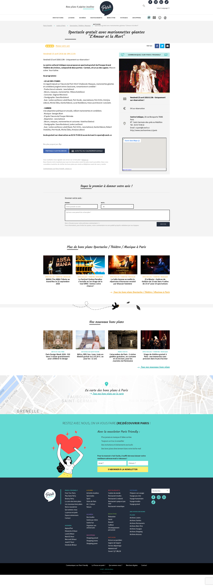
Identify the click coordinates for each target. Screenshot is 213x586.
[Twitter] (162, 46)
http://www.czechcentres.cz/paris (143, 130)
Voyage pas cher (135, 496)
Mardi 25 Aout (69, 536)
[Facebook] (157, 46)
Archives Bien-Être (136, 526)
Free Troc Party (70, 493)
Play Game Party (70, 496)
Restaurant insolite (114, 496)
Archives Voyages (136, 529)
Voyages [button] (124, 18)
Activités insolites (93, 493)
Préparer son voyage (137, 493)
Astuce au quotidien (115, 540)
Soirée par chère (92, 520)
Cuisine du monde (114, 493)
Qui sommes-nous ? (115, 565)
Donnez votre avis (63, 46)
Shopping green (92, 543)
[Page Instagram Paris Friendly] (156, 2)
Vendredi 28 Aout (71, 545)
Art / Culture (91, 504)
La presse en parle (71, 512)
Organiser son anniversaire (91, 526)
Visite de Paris (91, 501)
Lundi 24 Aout (69, 534)
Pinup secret (106, 573)
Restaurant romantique (116, 506)
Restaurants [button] (96, 18)
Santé (110, 519)
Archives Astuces (136, 534)
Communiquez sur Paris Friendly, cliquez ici (57, 169)
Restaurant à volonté (115, 499)
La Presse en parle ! (98, 565)
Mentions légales (132, 565)
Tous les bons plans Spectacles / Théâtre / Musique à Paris (141, 292)
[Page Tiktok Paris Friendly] (167, 2)
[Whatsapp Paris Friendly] (161, 2)
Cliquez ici (85, 160)
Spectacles (90, 496)
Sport (88, 499)
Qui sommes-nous (71, 510)
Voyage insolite (135, 501)
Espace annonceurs (71, 515)
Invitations (58, 18)
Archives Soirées (135, 520)
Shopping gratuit (92, 538)
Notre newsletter (71, 507)
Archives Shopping (136, 531)
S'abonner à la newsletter (122, 469)
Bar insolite (90, 517)
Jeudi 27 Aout (69, 542)
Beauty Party (69, 499)
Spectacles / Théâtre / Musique (57, 277)
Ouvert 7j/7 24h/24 (114, 551)
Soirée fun (90, 523)
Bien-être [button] (111, 18)
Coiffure (111, 525)
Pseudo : (67, 202)
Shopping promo (92, 541)
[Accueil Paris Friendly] (106, 7)
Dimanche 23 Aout (71, 531)
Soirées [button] (82, 18)
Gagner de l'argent (114, 543)
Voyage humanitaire (136, 499)
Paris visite (122, 351)
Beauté (110, 522)
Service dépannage (114, 546)
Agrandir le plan (127, 170)
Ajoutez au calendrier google (89, 151)
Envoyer (163, 224)
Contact (68, 518)
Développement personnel (113, 529)
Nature (89, 507)
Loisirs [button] (71, 18)
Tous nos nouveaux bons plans (155, 367)
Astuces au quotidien (90, 351)
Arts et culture (57, 351)
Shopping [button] (136, 18)
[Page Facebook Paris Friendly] (150, 2)
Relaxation (111, 517)
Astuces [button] (96, 24)
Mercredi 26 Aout (71, 539)
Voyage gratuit (135, 504)
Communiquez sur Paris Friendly (77, 565)
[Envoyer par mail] (167, 46)
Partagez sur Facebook (56, 151)
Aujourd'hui (69, 528)
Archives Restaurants (137, 523)
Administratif (112, 548)
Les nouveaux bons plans (73, 504)
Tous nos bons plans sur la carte (108, 393)
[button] (149, 17)
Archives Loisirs (135, 518)
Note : (103, 202)
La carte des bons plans (73, 501)
